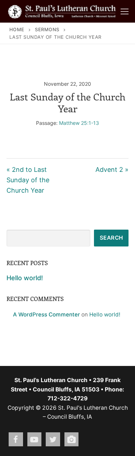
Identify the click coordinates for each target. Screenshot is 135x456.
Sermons (47, 29)
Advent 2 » (112, 169)
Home (16, 29)
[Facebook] (16, 439)
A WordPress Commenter (46, 314)
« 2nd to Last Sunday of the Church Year (27, 180)
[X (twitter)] (53, 439)
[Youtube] (34, 439)
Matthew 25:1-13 (79, 123)
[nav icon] (125, 11)
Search (111, 237)
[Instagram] (71, 439)
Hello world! (24, 278)
